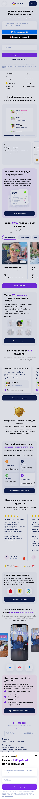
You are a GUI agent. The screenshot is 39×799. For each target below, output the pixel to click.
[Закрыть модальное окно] (36, 754)
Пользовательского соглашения (20, 794)
